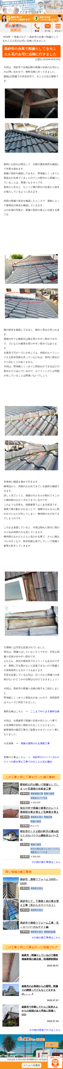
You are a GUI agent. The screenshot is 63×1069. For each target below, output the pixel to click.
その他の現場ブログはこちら (45, 1030)
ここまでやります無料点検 (44, 711)
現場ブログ (20, 36)
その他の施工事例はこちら (46, 862)
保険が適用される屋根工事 (35, 743)
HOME (6, 36)
